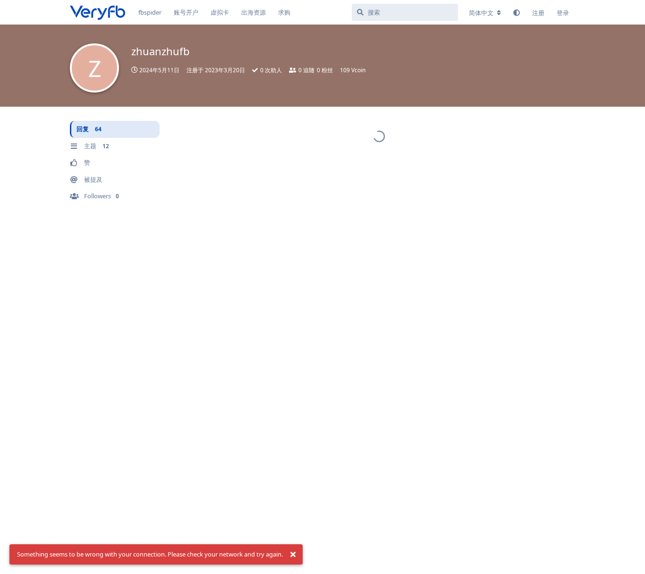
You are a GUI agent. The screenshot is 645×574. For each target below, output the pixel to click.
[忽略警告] (292, 554)
